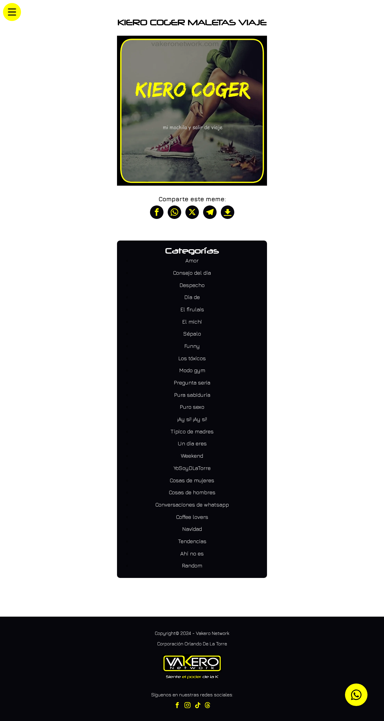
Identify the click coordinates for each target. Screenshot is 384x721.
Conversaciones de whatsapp (192, 504)
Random (192, 565)
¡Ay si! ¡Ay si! (192, 419)
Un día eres (192, 443)
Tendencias (192, 541)
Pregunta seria (192, 382)
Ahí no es (192, 553)
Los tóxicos (192, 358)
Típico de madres (192, 431)
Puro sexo (192, 407)
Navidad (192, 529)
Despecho (192, 285)
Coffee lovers (192, 517)
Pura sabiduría (192, 395)
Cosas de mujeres (192, 480)
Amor (192, 260)
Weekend (192, 456)
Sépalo (192, 334)
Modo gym (192, 370)
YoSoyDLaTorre (192, 468)
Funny (192, 346)
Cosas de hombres (192, 492)
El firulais (192, 309)
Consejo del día (192, 273)
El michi (192, 322)
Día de (192, 297)
